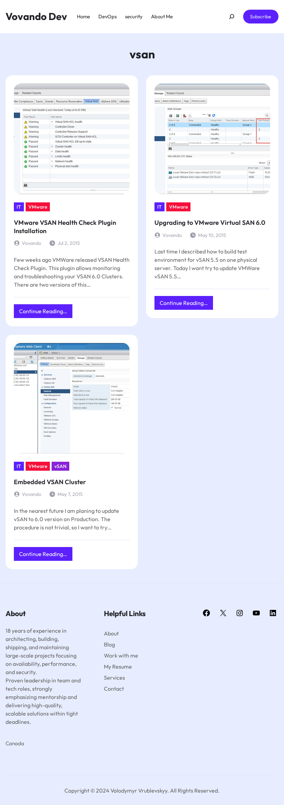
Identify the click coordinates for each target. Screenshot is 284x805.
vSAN (60, 466)
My (108, 666)
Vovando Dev (36, 16)
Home (83, 16)
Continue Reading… (45, 312)
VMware (37, 207)
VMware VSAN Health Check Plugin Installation (65, 227)
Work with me (121, 655)
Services (114, 677)
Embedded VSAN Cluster (50, 482)
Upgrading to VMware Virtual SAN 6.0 (209, 223)
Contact (114, 688)
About (111, 633)
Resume (122, 666)
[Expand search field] (231, 17)
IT (19, 207)
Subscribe (260, 16)
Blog (109, 644)
